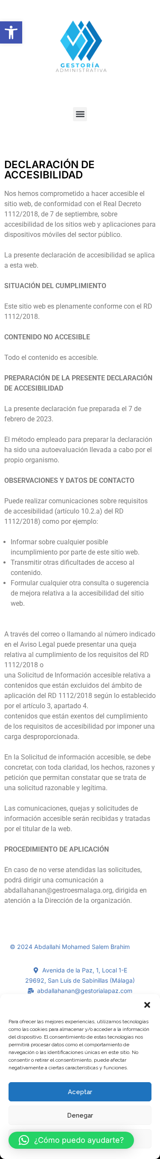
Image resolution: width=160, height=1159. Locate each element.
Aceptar (80, 1092)
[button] (11, 32)
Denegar (80, 1115)
